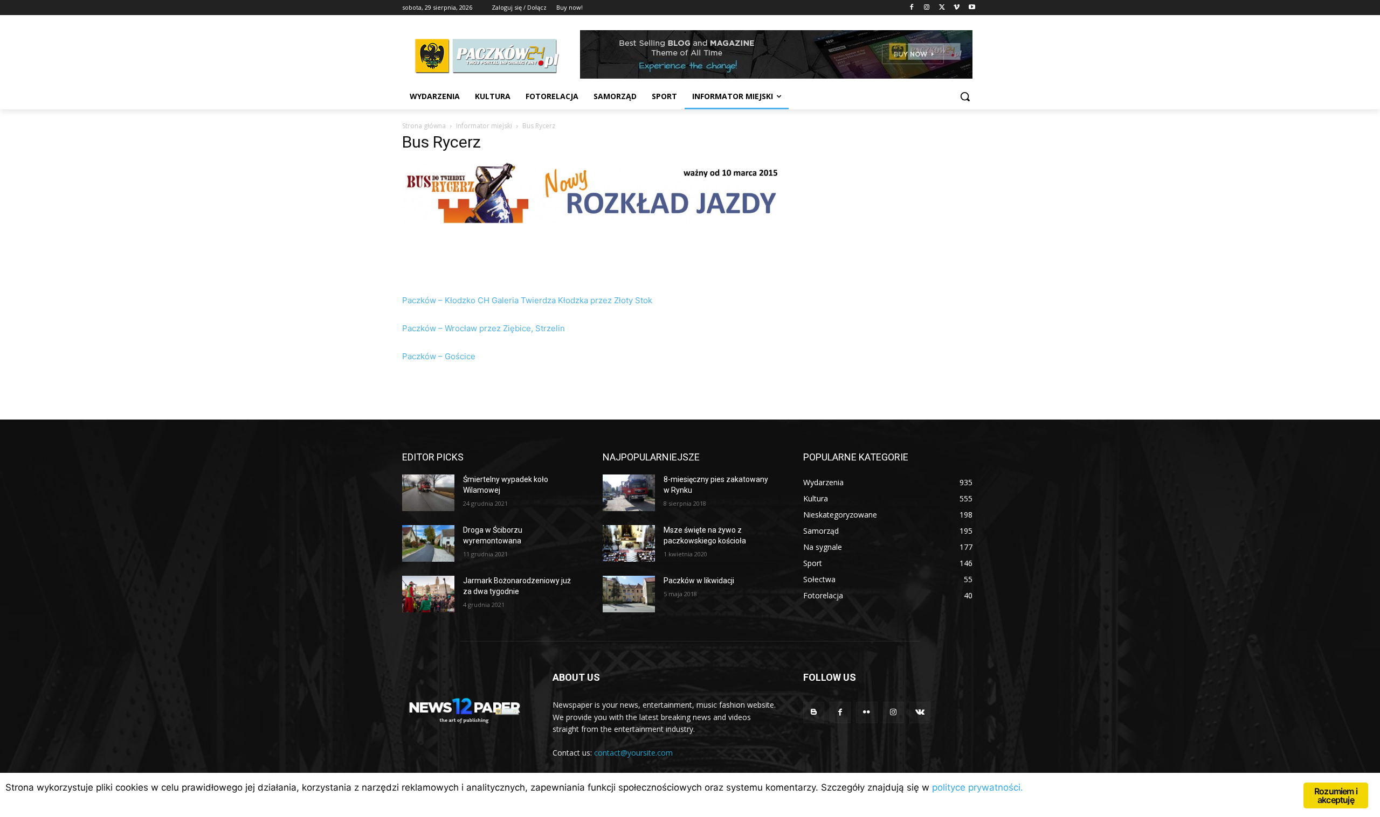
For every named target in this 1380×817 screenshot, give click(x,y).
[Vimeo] (956, 8)
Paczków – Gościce (438, 356)
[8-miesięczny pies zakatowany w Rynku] (629, 492)
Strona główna (424, 125)
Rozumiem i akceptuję (1335, 795)
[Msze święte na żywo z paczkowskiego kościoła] (629, 543)
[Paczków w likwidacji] (629, 594)
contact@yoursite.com (633, 753)
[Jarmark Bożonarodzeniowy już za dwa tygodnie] (428, 594)
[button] (965, 96)
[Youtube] (971, 8)
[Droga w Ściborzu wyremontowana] (428, 543)
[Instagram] (927, 8)
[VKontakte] (919, 712)
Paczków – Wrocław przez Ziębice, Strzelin (483, 328)
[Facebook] (912, 8)
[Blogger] (813, 712)
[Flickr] (866, 712)
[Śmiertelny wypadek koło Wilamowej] (428, 492)
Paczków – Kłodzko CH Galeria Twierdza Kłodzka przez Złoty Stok (527, 300)
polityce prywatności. (977, 787)
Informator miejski (484, 125)
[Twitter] (942, 8)
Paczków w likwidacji (699, 580)
